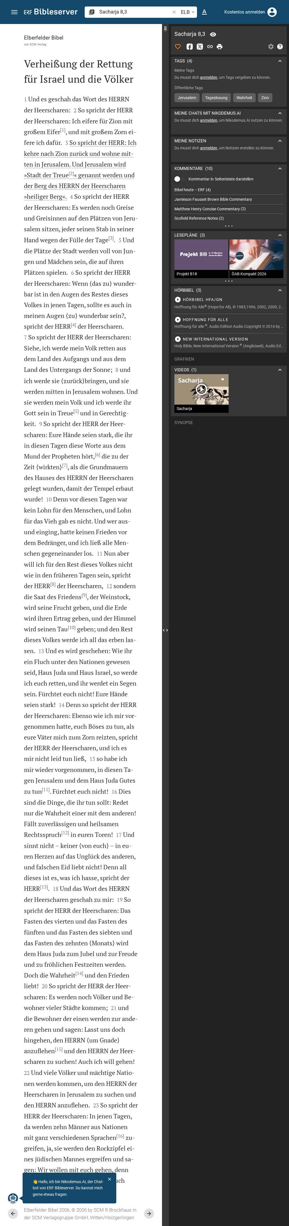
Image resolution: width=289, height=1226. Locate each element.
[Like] (177, 46)
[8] (53, 584)
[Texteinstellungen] (204, 12)
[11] (46, 789)
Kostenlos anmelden (244, 12)
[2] (71, 173)
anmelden (208, 77)
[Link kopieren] (209, 46)
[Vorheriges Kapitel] (13, 1213)
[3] (111, 238)
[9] (84, 595)
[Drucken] (219, 46)
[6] (97, 454)
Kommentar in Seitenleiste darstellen (221, 179)
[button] (14, 12)
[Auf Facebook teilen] (189, 46)
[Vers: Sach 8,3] (213, 34)
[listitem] (229, 190)
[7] (64, 465)
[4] (73, 325)
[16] (120, 1136)
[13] (44, 887)
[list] (229, 204)
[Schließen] (109, 1179)
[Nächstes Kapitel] (149, 1213)
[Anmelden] (272, 12)
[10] (72, 627)
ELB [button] (185, 12)
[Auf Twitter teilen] (199, 46)
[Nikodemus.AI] (13, 1198)
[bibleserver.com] (51, 12)
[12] (65, 833)
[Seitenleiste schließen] (165, 630)
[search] (135, 12)
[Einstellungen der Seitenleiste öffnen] (270, 46)
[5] (76, 411)
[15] (59, 1049)
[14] (79, 973)
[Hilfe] (279, 46)
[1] (62, 130)
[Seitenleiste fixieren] (165, 29)
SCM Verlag (38, 44)
